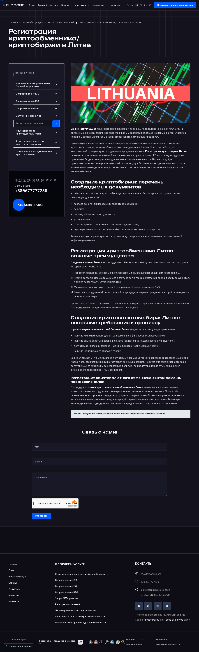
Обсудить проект (30, 204)
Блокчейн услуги (47, 5)
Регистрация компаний (29, 123)
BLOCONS (15, 5)
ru (137, 5)
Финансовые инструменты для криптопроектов (34, 153)
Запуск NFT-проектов (28, 115)
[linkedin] (148, 606)
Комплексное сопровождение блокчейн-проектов (33, 85)
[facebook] (139, 606)
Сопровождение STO (28, 108)
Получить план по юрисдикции (175, 5)
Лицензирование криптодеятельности (28, 132)
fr (141, 5)
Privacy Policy (151, 619)
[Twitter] (167, 606)
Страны (65, 5)
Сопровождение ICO (27, 93)
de (150, 5)
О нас (32, 5)
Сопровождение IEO (27, 101)
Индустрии (81, 5)
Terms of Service (173, 619)
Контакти (115, 5)
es (145, 5)
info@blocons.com (151, 574)
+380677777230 (31, 190)
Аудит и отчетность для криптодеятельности (30, 143)
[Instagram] (158, 606)
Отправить (41, 515)
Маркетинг (98, 5)
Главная (13, 564)
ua (132, 5)
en (128, 5)
